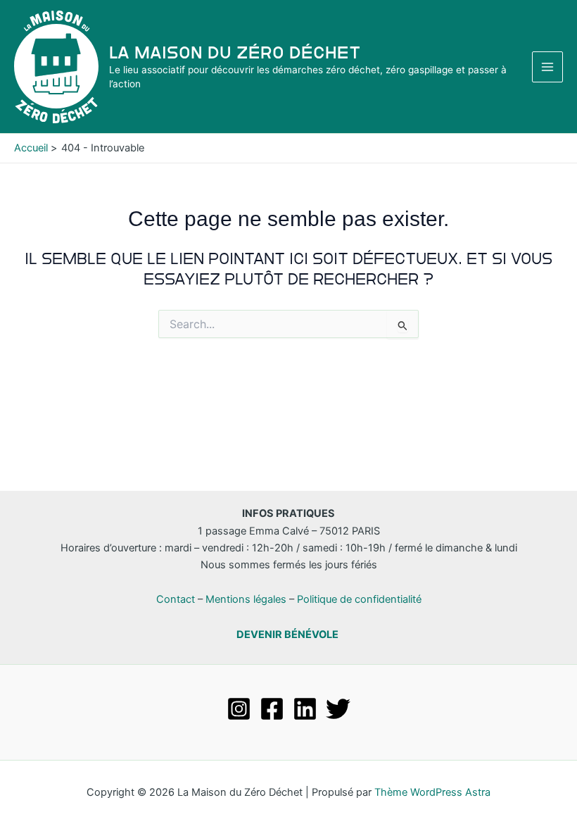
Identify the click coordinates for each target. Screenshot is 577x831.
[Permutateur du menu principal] (547, 66)
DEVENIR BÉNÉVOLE (287, 634)
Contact (175, 599)
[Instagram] (239, 708)
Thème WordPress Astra (432, 792)
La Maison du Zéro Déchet (235, 52)
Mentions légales (245, 599)
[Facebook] (272, 708)
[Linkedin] (305, 708)
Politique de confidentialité (359, 599)
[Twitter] (338, 708)
